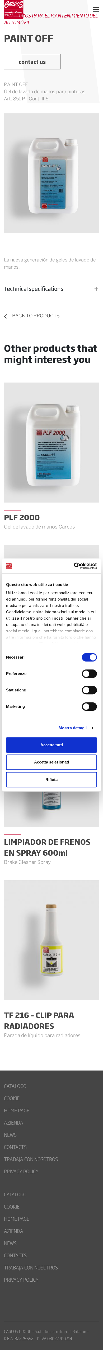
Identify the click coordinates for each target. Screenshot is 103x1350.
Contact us (32, 61)
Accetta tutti (51, 745)
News (10, 1134)
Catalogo (15, 1085)
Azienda (13, 1122)
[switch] (89, 673)
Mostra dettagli (73, 728)
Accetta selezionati (51, 762)
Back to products (36, 316)
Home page (16, 1110)
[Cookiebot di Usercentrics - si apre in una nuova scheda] (74, 565)
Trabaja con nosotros (31, 1159)
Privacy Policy (21, 1171)
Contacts (15, 1146)
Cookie (12, 1098)
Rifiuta (51, 779)
